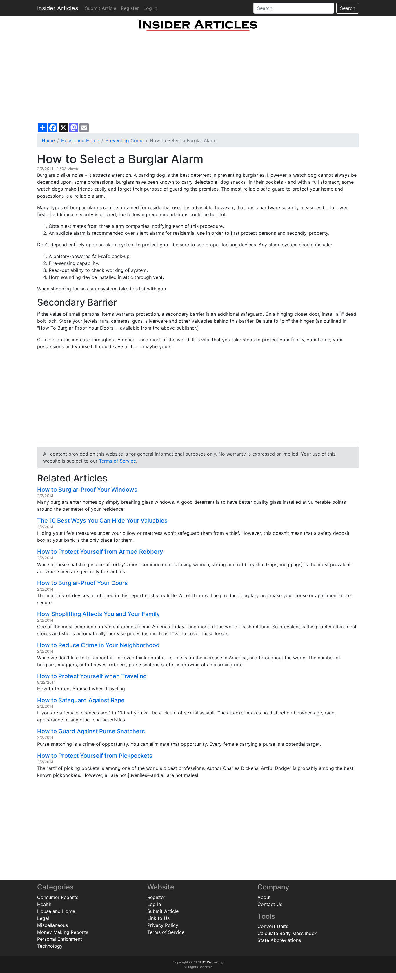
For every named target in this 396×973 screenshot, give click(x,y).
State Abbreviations (279, 940)
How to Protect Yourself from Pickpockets (94, 755)
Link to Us (158, 918)
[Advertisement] (198, 77)
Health (44, 904)
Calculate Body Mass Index (287, 933)
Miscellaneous (52, 925)
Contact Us (269, 904)
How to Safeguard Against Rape (81, 700)
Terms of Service (117, 461)
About (264, 897)
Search (347, 8)
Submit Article (100, 8)
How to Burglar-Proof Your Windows (87, 489)
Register (130, 8)
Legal (43, 918)
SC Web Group (213, 962)
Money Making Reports (62, 932)
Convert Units (272, 926)
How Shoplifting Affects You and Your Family (98, 614)
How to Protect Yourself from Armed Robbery (100, 551)
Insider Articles (57, 8)
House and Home (80, 140)
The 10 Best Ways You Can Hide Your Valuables (102, 520)
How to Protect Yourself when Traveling (92, 676)
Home (48, 140)
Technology (50, 946)
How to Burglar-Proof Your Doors (82, 583)
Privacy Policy (162, 925)
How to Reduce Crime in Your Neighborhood (98, 645)
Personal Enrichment (59, 939)
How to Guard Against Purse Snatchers (91, 731)
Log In (150, 8)
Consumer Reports (57, 897)
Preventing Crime (124, 140)
